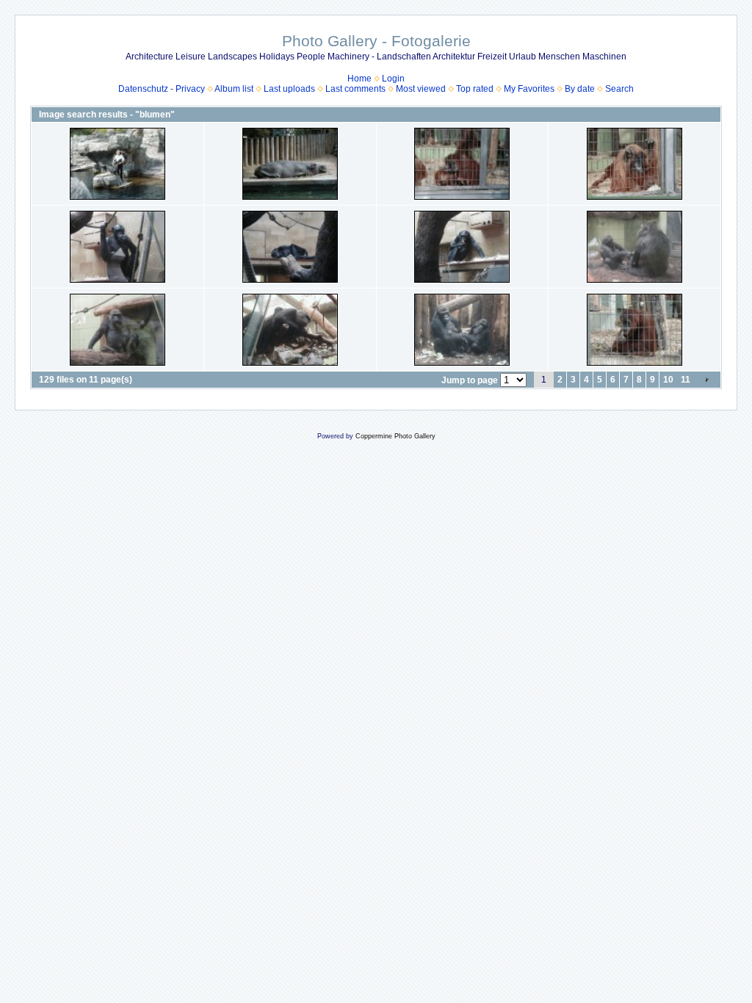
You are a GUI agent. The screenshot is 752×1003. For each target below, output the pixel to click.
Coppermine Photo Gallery (395, 436)
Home (359, 78)
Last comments (355, 89)
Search (619, 89)
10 (668, 379)
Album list (233, 89)
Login (393, 78)
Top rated (475, 89)
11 (685, 379)
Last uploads (289, 89)
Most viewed (421, 89)
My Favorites (529, 89)
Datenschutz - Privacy (161, 89)
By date (580, 89)
